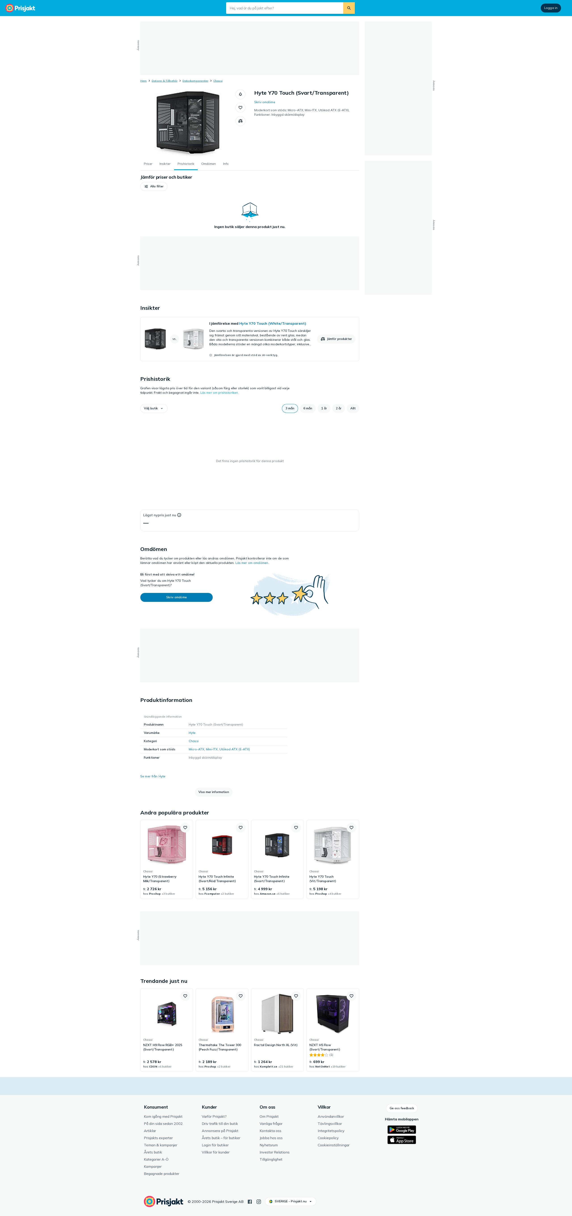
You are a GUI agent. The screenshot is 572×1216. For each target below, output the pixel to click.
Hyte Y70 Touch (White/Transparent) (272, 323)
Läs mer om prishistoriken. (219, 393)
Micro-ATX (196, 749)
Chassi (218, 80)
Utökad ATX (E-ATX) (234, 749)
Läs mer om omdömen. (252, 563)
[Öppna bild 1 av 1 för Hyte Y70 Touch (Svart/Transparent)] (188, 122)
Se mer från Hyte (152, 776)
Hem (143, 80)
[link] (249, 339)
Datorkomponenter (195, 80)
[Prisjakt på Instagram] (258, 1201)
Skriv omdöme (264, 102)
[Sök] (349, 8)
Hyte (192, 733)
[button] (240, 94)
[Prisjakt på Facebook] (249, 1201)
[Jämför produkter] (240, 121)
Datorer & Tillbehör (165, 80)
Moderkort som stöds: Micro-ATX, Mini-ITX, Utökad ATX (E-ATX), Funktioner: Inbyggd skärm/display (302, 112)
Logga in (550, 8)
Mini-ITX (212, 749)
